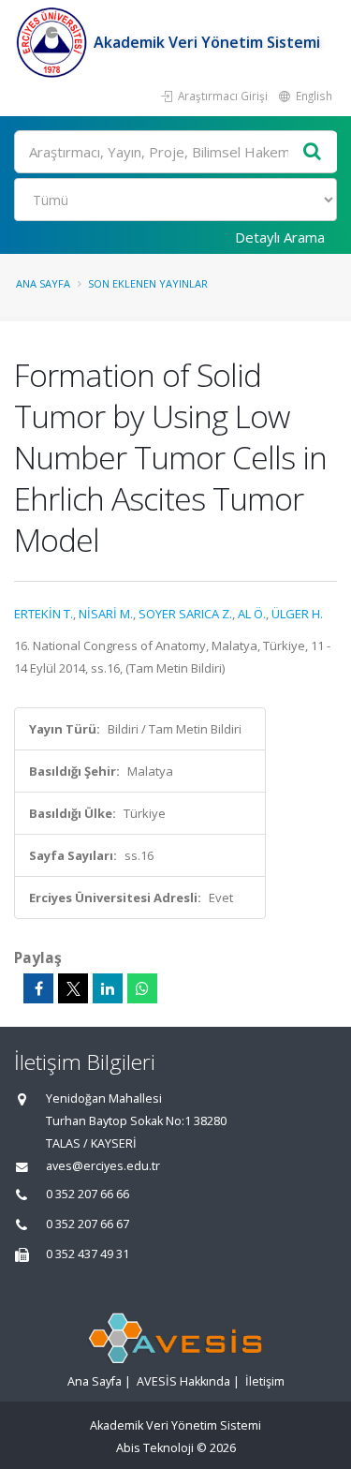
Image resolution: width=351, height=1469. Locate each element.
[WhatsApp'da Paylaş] (142, 988)
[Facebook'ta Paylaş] (38, 988)
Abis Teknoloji (155, 1448)
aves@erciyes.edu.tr (103, 1166)
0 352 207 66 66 (87, 1194)
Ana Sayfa (43, 283)
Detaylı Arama (280, 237)
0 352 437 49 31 (87, 1254)
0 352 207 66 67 (87, 1224)
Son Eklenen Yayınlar (148, 283)
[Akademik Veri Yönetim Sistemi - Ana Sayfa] (54, 42)
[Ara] (312, 152)
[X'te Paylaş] (73, 988)
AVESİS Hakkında (183, 1381)
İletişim (265, 1381)
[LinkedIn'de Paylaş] (108, 988)
